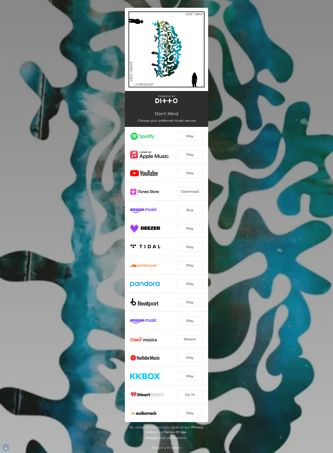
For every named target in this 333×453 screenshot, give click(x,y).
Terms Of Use (175, 432)
